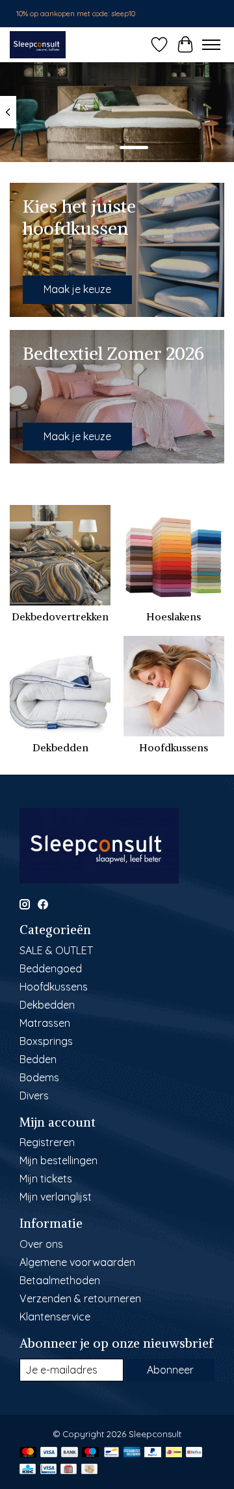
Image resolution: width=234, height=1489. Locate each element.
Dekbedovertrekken (60, 616)
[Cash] (89, 1470)
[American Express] (132, 1453)
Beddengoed (51, 968)
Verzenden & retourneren (80, 1298)
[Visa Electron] (48, 1470)
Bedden (38, 1059)
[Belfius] (194, 1453)
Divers (34, 1095)
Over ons (41, 1243)
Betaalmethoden (60, 1280)
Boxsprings (46, 1041)
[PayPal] (152, 1453)
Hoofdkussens (173, 747)
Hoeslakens (173, 616)
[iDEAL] (174, 1453)
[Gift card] (68, 1470)
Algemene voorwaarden (77, 1262)
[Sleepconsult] (38, 44)
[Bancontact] (111, 1453)
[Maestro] (90, 1453)
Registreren (47, 1142)
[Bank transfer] (69, 1453)
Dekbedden (60, 747)
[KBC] (28, 1470)
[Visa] (48, 1453)
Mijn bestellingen (59, 1160)
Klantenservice (55, 1316)
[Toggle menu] (211, 45)
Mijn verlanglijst (56, 1196)
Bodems (39, 1077)
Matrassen (45, 1022)
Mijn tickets (46, 1178)
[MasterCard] (28, 1453)
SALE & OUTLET (56, 950)
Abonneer (170, 1369)
